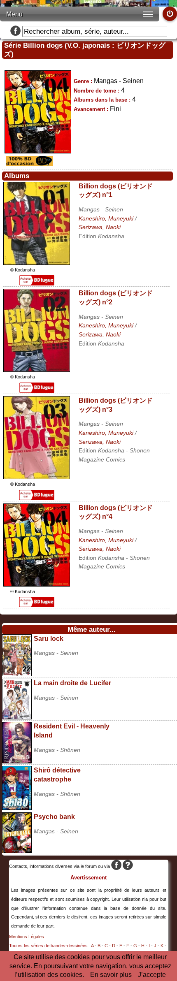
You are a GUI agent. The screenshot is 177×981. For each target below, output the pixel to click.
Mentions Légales (26, 936)
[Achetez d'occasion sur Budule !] (28, 163)
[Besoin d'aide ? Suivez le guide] (128, 866)
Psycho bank (54, 816)
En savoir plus (111, 974)
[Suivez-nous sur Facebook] (15, 31)
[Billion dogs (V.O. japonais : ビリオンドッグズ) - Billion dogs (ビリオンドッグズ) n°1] (36, 262)
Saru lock (48, 638)
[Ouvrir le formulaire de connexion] (170, 14)
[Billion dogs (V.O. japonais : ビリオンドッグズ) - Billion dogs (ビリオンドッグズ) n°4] (36, 584)
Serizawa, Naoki (100, 227)
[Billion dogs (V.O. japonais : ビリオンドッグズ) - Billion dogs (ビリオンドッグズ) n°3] (36, 476)
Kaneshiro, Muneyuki (106, 218)
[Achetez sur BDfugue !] (36, 283)
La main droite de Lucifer (72, 683)
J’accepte (152, 974)
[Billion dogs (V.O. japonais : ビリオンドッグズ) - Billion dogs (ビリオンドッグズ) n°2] (36, 369)
